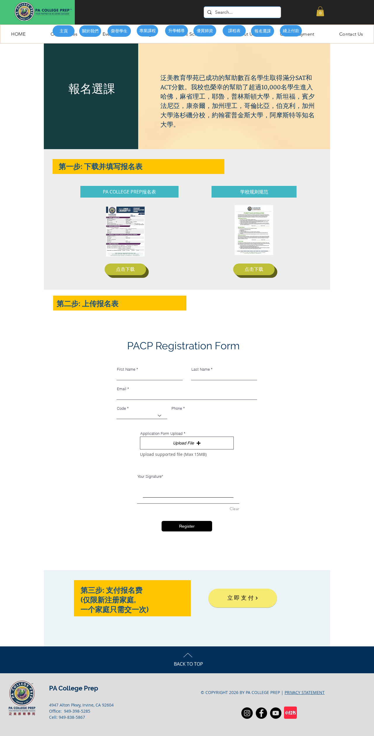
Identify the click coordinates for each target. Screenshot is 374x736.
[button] (320, 11)
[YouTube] (275, 713)
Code (121, 408)
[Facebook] (261, 713)
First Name (126, 369)
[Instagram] (247, 713)
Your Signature (149, 476)
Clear (234, 508)
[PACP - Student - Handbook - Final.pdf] (254, 231)
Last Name (200, 369)
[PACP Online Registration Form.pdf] (125, 232)
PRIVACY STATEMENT (305, 692)
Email (121, 389)
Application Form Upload (161, 433)
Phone (177, 408)
